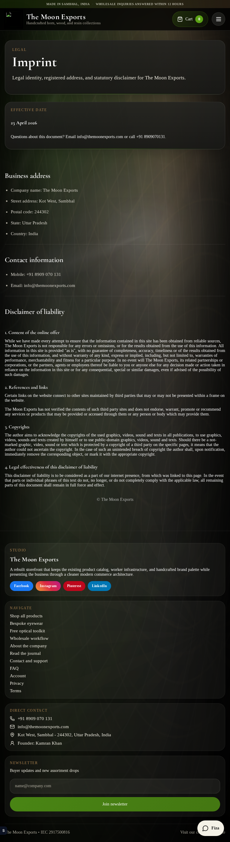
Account (18, 675)
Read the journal (25, 653)
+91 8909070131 (150, 136)
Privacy (17, 683)
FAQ (14, 668)
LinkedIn (99, 586)
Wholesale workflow (29, 638)
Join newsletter (115, 804)
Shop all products (26, 615)
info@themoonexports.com (100, 136)
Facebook (21, 586)
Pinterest (74, 586)
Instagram (48, 586)
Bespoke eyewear (26, 623)
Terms (15, 690)
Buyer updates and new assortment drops (44, 770)
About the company (28, 645)
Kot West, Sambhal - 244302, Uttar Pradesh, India (64, 734)
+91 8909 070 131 (35, 718)
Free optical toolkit (27, 630)
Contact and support (29, 660)
